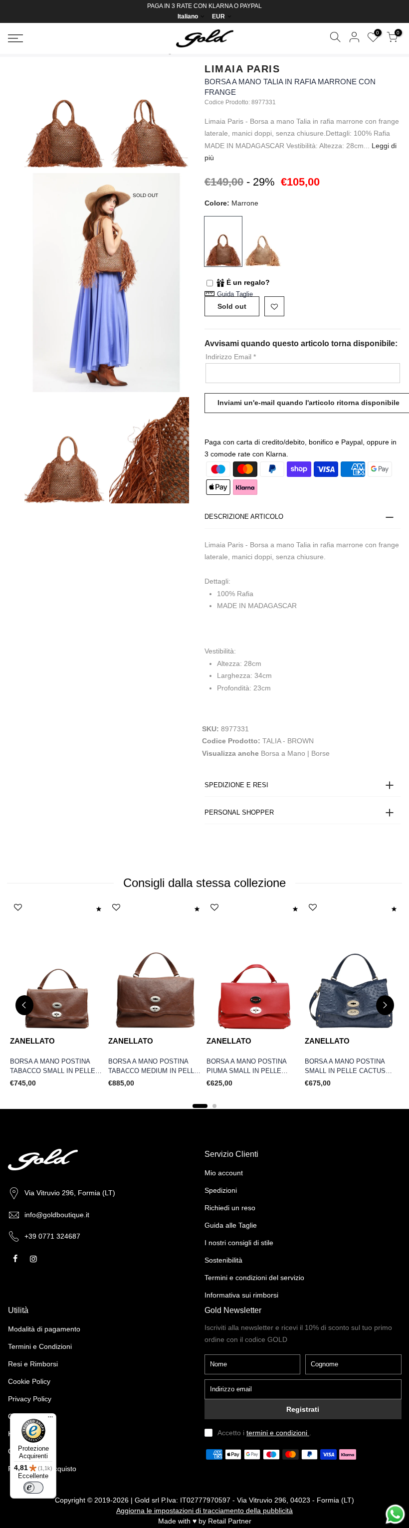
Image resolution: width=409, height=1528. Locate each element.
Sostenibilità (223, 1260)
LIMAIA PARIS (242, 68)
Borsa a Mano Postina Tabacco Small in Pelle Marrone (52, 1067)
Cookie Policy (29, 1381)
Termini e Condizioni (40, 1346)
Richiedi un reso (229, 1208)
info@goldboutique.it (56, 1215)
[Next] (385, 1005)
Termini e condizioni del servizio (254, 1278)
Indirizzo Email (230, 357)
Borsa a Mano (283, 753)
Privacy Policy (29, 1399)
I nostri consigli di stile (238, 1243)
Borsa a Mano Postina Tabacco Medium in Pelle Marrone (153, 1067)
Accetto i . (264, 1433)
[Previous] (24, 1005)
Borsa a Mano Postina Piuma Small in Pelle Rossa (246, 1067)
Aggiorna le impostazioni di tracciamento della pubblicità (204, 1511)
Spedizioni (220, 1190)
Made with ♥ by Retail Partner (204, 1521)
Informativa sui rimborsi (241, 1295)
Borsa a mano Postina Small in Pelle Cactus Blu (345, 1067)
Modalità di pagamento (44, 1329)
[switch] (33, 1488)
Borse (320, 753)
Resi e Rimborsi (33, 1364)
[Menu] (50, 1419)
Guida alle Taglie (230, 1225)
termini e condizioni (277, 1433)
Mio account (223, 1173)
